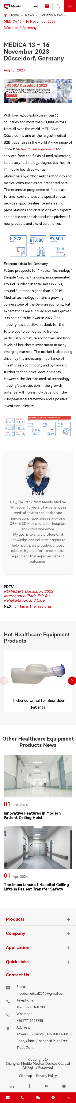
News (29, 15)
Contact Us (17, 974)
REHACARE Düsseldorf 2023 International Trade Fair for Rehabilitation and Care (28, 595)
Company (15, 933)
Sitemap (25, 1076)
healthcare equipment (38, 149)
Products (15, 919)
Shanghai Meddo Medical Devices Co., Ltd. (38, 1064)
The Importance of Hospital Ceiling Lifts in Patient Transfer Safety (36, 886)
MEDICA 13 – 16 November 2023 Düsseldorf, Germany (29, 24)
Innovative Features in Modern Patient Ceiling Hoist (32, 815)
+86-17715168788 (30, 1007)
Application (17, 947)
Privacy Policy (46, 1076)
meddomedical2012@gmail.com (40, 994)
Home (14, 15)
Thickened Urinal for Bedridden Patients (38, 703)
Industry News (51, 15)
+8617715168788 (29, 1021)
